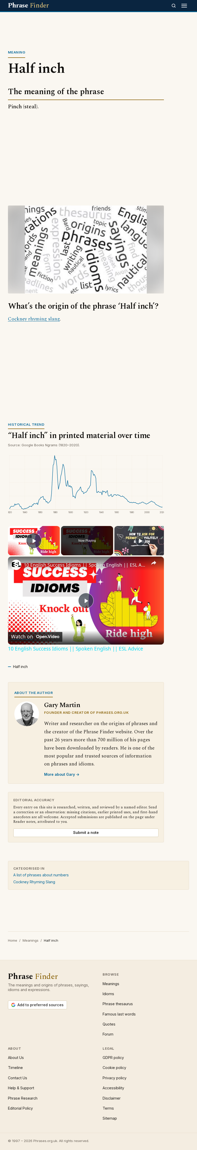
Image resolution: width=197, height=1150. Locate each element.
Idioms (108, 994)
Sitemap (110, 1118)
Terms (108, 1108)
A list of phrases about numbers (41, 875)
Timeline (15, 1067)
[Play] (140, 541)
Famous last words (119, 1014)
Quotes (109, 1024)
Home (12, 940)
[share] (153, 562)
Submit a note (86, 832)
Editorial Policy (20, 1108)
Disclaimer (112, 1098)
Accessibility (113, 1088)
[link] (16, 565)
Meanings (30, 940)
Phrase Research (22, 1098)
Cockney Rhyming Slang (34, 882)
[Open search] (173, 5)
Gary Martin (62, 705)
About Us (16, 1057)
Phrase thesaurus (118, 1004)
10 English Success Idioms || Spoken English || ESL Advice (85, 565)
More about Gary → (62, 774)
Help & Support (21, 1088)
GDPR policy (113, 1057)
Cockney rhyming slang (34, 319)
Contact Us (17, 1078)
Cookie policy (114, 1067)
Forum (108, 1034)
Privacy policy (114, 1078)
